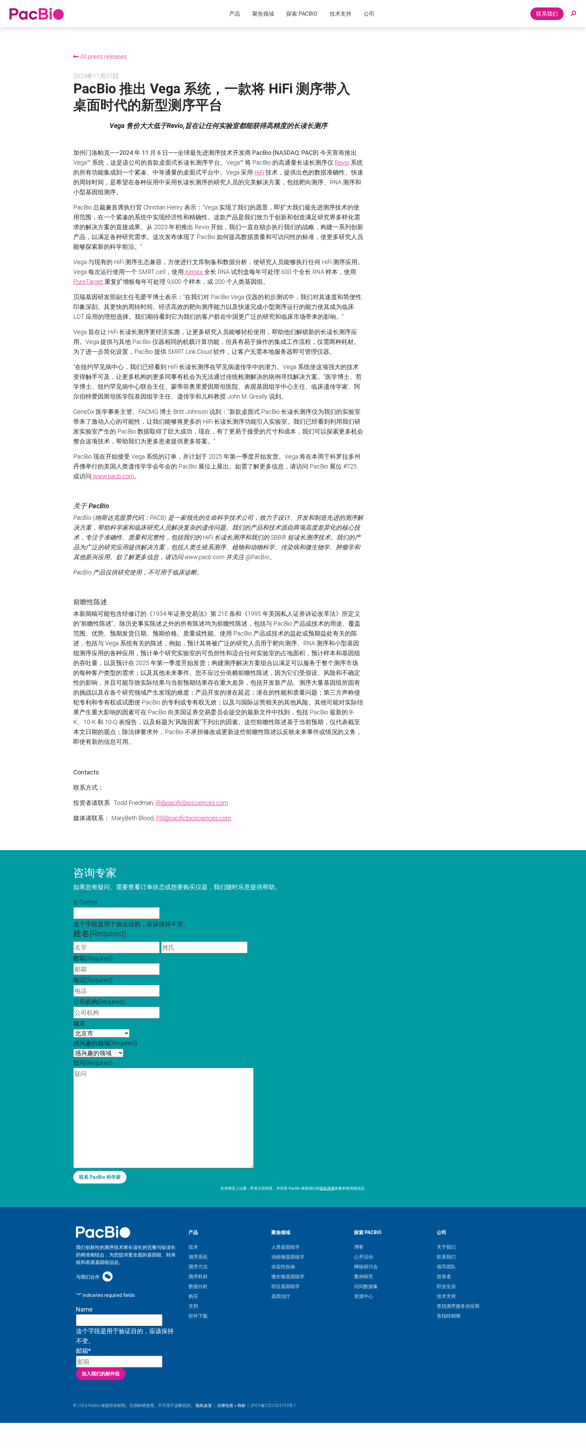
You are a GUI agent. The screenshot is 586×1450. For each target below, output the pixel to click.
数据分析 (198, 1286)
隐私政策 (327, 1188)
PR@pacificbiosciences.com (193, 818)
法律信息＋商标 (231, 1405)
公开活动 (363, 1257)
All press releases (103, 56)
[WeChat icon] (107, 1276)
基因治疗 (280, 1296)
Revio (342, 162)
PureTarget (88, 281)
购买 (193, 1296)
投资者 (444, 1276)
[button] (573, 13)
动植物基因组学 (288, 1257)
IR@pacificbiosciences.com (191, 802)
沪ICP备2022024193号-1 (273, 1405)
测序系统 (198, 1257)
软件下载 (198, 1316)
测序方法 (198, 1266)
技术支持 (446, 1296)
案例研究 (363, 1276)
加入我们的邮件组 (101, 1373)
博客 (359, 1247)
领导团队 (446, 1266)
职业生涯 (446, 1286)
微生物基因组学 (288, 1276)
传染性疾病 (283, 1266)
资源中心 (363, 1296)
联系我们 (547, 14)
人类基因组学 (285, 1247)
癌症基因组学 (285, 1286)
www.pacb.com (113, 476)
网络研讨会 (366, 1266)
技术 (193, 1247)
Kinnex (194, 271)
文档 (193, 1306)
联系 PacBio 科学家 (100, 1177)
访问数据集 (366, 1286)
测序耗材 (198, 1276)
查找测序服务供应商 (458, 1306)
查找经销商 (449, 1316)
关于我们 (446, 1247)
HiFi (259, 172)
